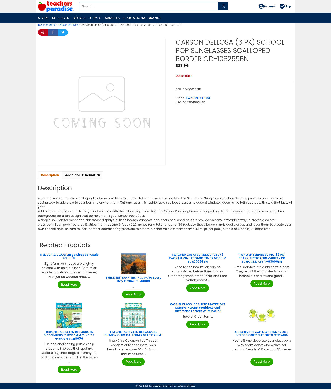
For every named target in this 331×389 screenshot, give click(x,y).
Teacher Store (46, 25)
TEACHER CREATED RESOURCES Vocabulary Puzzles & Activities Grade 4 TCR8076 (69, 335)
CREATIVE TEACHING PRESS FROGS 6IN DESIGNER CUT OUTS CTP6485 (261, 333)
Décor (79, 17)
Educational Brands (142, 17)
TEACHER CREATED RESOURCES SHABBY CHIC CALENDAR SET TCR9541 (133, 333)
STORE (43, 17)
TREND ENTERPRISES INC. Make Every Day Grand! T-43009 (133, 279)
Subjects (60, 17)
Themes (94, 17)
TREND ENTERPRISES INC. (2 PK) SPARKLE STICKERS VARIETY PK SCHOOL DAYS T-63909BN (262, 258)
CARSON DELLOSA (68, 25)
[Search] (223, 6)
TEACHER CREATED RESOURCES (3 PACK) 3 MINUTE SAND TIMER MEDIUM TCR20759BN (197, 258)
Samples (112, 17)
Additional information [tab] (82, 175)
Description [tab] (50, 175)
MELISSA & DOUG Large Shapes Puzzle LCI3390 (69, 256)
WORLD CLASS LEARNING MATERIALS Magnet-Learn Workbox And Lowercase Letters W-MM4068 (197, 307)
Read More (69, 285)
